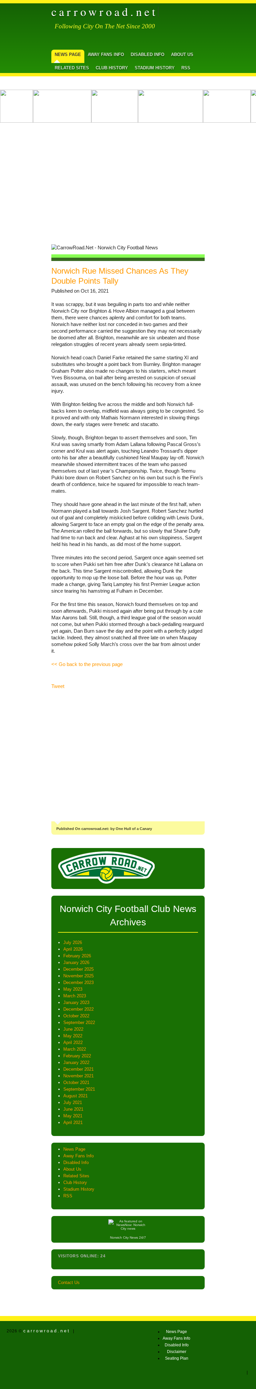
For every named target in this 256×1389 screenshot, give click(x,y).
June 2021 (73, 1109)
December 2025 (78, 969)
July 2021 (72, 1102)
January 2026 (76, 962)
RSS (185, 67)
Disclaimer (176, 1351)
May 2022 (72, 1035)
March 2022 (74, 1049)
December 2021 (78, 1069)
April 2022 (73, 1042)
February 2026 (77, 955)
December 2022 (78, 1009)
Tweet (57, 686)
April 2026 (73, 949)
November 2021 (78, 1075)
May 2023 (72, 989)
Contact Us (69, 1282)
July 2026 (72, 942)
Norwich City (119, 1237)
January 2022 (76, 1062)
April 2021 (73, 1122)
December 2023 (78, 982)
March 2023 (74, 995)
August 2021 (75, 1095)
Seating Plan (176, 1358)
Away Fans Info (106, 54)
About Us (182, 54)
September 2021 (79, 1089)
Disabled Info (147, 54)
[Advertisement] (128, 181)
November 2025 (78, 975)
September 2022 (79, 1022)
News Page (68, 54)
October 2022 (76, 1015)
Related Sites (72, 67)
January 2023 (76, 1002)
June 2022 (73, 1029)
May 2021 (72, 1115)
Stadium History (155, 67)
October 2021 (76, 1082)
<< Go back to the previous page (87, 664)
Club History (112, 67)
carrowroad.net (104, 12)
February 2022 (77, 1055)
